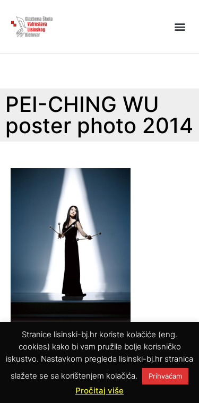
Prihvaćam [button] (165, 376)
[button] (179, 27)
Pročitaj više (99, 391)
